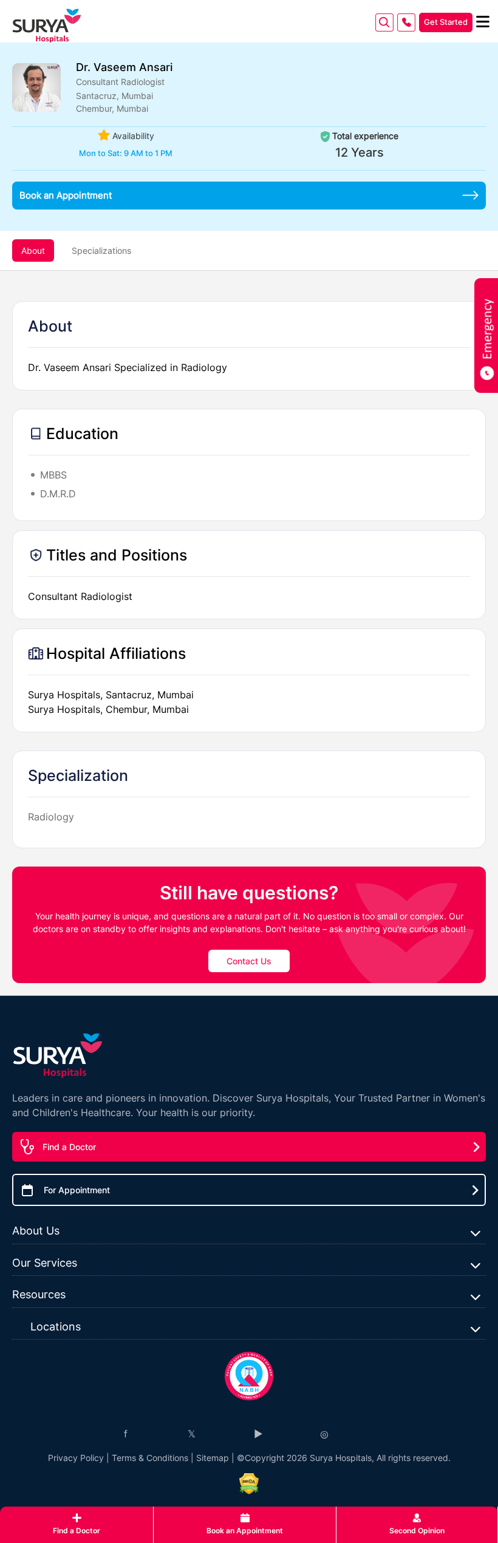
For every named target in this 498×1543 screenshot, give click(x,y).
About (33, 250)
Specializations (101, 250)
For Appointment (77, 1190)
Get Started (446, 22)
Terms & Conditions (150, 1458)
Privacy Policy (76, 1458)
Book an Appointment (65, 195)
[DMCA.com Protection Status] (249, 1483)
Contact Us (249, 961)
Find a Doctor (69, 1147)
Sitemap (212, 1458)
